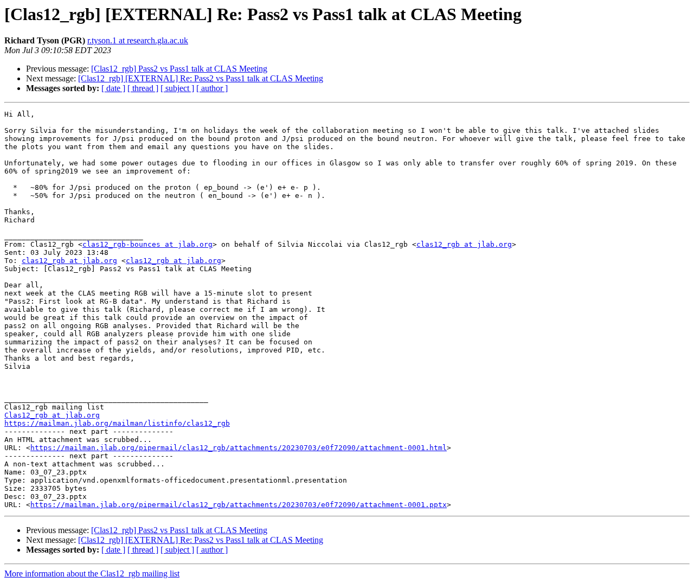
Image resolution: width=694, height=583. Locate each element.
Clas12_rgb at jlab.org (52, 415)
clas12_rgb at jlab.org (464, 244)
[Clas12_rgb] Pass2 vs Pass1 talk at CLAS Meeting (179, 68)
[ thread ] (142, 88)
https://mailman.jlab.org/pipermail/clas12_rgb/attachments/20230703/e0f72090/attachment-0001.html (238, 448)
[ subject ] (177, 88)
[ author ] (212, 88)
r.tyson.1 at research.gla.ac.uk (137, 40)
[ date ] (113, 88)
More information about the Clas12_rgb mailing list (91, 573)
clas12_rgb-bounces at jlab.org (147, 244)
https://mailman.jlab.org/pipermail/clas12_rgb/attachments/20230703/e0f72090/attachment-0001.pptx (238, 505)
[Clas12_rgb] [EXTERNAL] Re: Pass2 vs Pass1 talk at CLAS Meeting (200, 78)
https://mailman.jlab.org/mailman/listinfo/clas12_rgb (117, 423)
